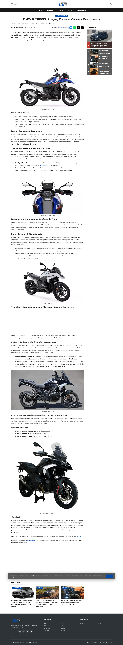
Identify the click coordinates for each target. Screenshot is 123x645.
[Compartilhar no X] (78, 27)
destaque (43, 165)
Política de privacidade (105, 642)
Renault (63, 628)
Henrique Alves (18, 27)
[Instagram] (19, 631)
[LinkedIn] (31, 631)
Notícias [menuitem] (50, 10)
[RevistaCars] (17, 620)
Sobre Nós (94, 642)
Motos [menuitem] (61, 10)
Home (13, 23)
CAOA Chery (47, 628)
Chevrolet (46, 630)
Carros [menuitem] (70, 10)
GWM (62, 625)
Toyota (63, 630)
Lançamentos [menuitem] (81, 10)
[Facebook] (23, 631)
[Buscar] (111, 4)
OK (110, 576)
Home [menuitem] (41, 10)
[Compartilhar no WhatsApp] (74, 27)
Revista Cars (31, 540)
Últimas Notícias (61, 15)
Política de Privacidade (64, 575)
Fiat (62, 623)
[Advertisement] (47, 54)
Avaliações (83, 623)
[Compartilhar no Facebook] (70, 27)
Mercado (99, 623)
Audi (45, 623)
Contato (87, 642)
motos (78, 536)
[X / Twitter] (27, 631)
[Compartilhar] (82, 27)
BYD (45, 625)
